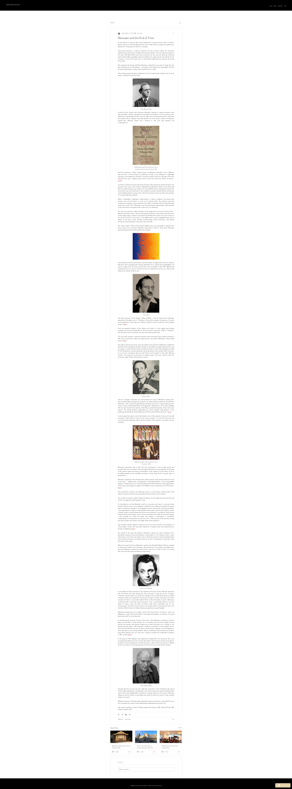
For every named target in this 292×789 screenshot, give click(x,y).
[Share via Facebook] (118, 714)
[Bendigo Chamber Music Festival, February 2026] (121, 737)
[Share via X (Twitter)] (122, 714)
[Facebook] (285, 6)
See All (180, 727)
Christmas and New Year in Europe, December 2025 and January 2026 (145, 747)
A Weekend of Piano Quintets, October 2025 (170, 747)
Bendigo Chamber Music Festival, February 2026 (121, 747)
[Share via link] (129, 714)
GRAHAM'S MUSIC (13, 4)
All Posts (112, 22)
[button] (180, 22)
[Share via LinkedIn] (126, 714)
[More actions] (173, 33)
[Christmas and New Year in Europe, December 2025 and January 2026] (146, 737)
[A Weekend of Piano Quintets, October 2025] (171, 737)
